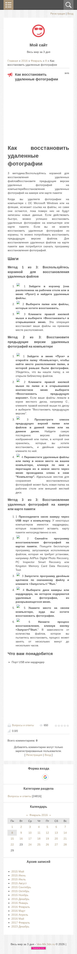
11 (39, 832)
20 (56, 838)
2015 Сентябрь (21, 887)
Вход (70, 13)
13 (56, 832)
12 (47, 832)
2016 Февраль (20, 906)
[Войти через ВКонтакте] (32, 777)
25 (38, 844)
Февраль (36, 60)
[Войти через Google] (45, 777)
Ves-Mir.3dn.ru (46, 944)
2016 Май (17, 918)
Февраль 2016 (38, 815)
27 (56, 844)
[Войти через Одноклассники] (52, 777)
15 (12, 838)
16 (21, 838)
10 (30, 832)
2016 (24, 60)
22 (12, 844)
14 (65, 832)
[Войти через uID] (25, 777)
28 (65, 844)
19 (47, 838)
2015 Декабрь (20, 899)
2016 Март (18, 910)
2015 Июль (18, 879)
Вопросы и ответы (23, 725)
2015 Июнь (18, 875)
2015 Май (17, 871)
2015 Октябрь (20, 891)
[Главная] (38, 36)
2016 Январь (19, 902)
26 (47, 844)
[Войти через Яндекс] (38, 777)
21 (65, 838)
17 (30, 838)
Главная (13, 60)
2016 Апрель (19, 914)
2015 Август (19, 883)
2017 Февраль (20, 922)
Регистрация (57, 13)
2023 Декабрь (20, 926)
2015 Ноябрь (19, 895)
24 (30, 844)
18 (38, 838)
